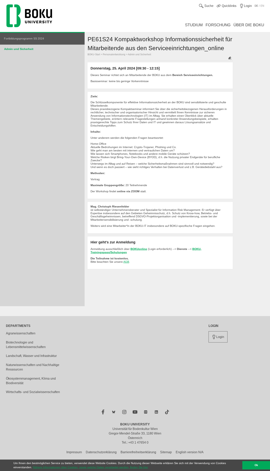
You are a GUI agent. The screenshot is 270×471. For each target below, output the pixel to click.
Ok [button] (256, 465)
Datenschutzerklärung (101, 452)
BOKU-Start (94, 54)
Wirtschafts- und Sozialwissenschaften (33, 392)
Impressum (74, 452)
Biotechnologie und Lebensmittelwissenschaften (26, 345)
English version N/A (190, 452)
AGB (126, 261)
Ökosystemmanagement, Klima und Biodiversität (31, 381)
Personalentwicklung (114, 54)
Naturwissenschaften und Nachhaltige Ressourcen (32, 367)
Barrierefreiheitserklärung (138, 452)
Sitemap (166, 452)
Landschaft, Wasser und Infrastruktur (31, 355)
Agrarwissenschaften (20, 333)
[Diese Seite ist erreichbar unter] (230, 58)
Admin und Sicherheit (18, 49)
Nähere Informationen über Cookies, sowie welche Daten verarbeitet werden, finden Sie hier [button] (90, 467)
